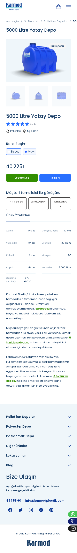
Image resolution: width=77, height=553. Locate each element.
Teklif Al (55, 177)
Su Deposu (31, 21)
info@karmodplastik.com (44, 501)
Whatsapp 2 (61, 204)
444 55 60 (16, 202)
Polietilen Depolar (56, 21)
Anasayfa (12, 21)
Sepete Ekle (22, 177)
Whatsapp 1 (38, 202)
